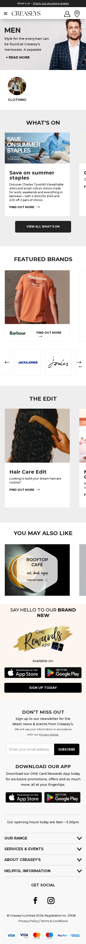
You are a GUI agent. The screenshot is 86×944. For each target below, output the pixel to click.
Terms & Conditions (54, 921)
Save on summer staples (31, 175)
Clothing (17, 100)
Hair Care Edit (28, 472)
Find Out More (21, 207)
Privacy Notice (48, 734)
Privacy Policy (28, 921)
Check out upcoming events (51, 3)
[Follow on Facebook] (35, 900)
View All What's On (43, 226)
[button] (7, 362)
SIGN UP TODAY (43, 688)
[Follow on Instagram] (51, 900)
